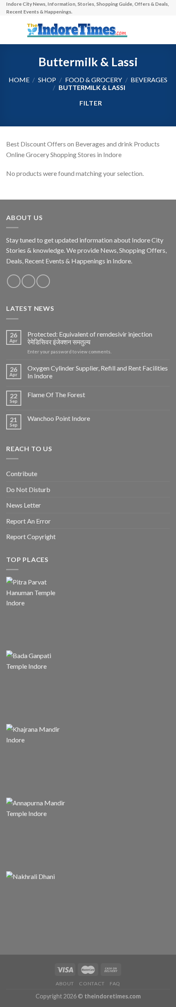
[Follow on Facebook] (13, 281)
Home (19, 79)
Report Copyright (31, 536)
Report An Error (28, 521)
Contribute (21, 473)
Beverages (149, 79)
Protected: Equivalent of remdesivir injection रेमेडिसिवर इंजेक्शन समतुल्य (89, 338)
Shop (47, 79)
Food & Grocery (93, 79)
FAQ (115, 983)
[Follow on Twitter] (43, 281)
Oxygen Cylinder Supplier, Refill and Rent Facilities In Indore (97, 372)
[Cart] (166, 30)
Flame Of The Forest (56, 394)
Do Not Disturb (28, 489)
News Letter (23, 505)
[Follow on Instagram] (28, 281)
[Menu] (11, 30)
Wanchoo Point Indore (58, 418)
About (65, 983)
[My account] (152, 30)
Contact (91, 983)
